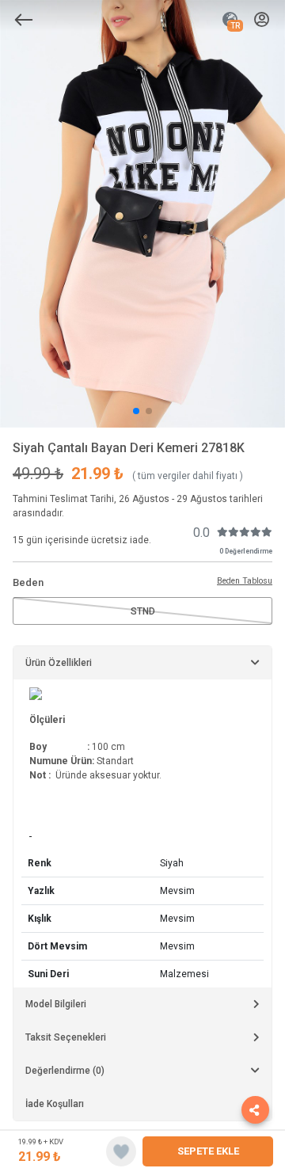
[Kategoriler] (24, 19)
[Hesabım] (262, 20)
